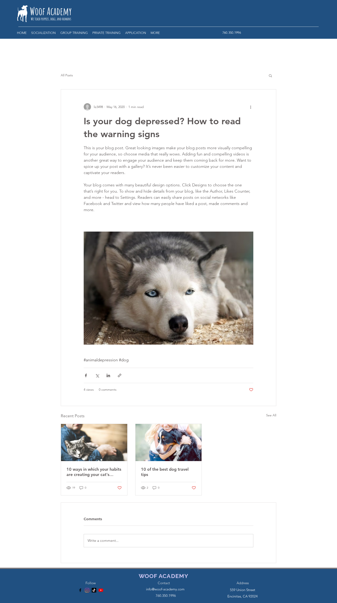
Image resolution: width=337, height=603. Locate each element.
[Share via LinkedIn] (108, 375)
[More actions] (250, 107)
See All (271, 415)
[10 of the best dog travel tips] (168, 442)
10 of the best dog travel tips (165, 472)
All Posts (67, 75)
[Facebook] (80, 590)
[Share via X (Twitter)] (97, 375)
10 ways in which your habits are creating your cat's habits (93, 472)
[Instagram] (87, 590)
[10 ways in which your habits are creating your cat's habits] (94, 442)
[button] (43, 32)
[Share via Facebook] (86, 375)
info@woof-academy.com (165, 589)
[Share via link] (119, 375)
